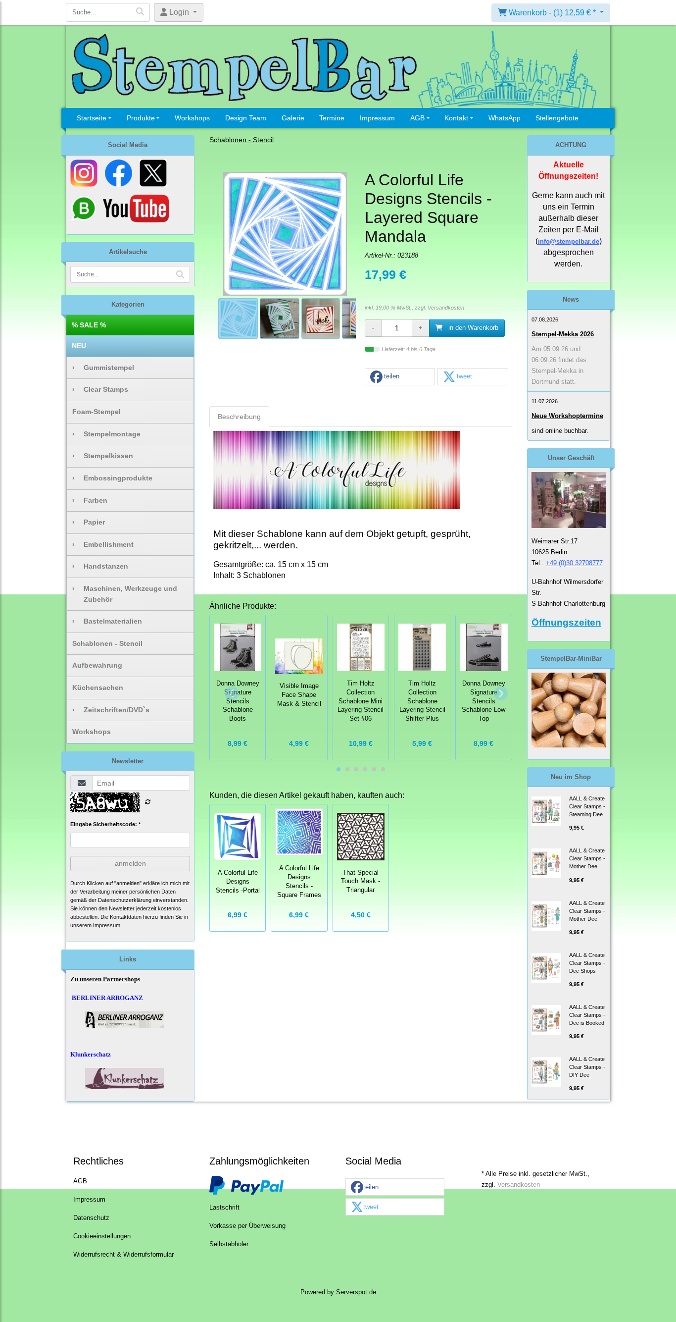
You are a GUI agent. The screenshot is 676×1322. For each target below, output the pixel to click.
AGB (417, 118)
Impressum (377, 118)
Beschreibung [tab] (239, 417)
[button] (400, 377)
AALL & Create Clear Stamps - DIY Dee (587, 1067)
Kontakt (456, 118)
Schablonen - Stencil (107, 643)
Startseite (91, 118)
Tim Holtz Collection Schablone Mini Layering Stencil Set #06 (361, 701)
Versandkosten (446, 308)
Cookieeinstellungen (102, 1236)
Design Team (245, 118)
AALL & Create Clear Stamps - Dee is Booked (587, 1015)
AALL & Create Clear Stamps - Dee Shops (587, 963)
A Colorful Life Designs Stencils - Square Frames (299, 881)
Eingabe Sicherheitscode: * (105, 824)
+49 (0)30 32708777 (574, 563)
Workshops (192, 118)
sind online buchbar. (559, 430)
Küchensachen (97, 687)
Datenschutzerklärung (124, 900)
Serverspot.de (356, 1292)
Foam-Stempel (96, 412)
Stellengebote (557, 118)
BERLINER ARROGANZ (107, 998)
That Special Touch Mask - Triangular (360, 881)
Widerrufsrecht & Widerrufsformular (123, 1254)
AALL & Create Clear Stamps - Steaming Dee (587, 806)
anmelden (130, 863)
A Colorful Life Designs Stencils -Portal (238, 881)
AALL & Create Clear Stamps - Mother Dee (587, 858)
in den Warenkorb (472, 327)
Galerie (293, 118)
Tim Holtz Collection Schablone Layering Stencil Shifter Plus (422, 701)
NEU (79, 346)
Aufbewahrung (97, 665)
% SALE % (89, 325)
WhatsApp (504, 118)
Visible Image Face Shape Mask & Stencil (299, 695)
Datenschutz (91, 1218)
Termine (331, 118)
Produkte (141, 118)
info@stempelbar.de (568, 241)
